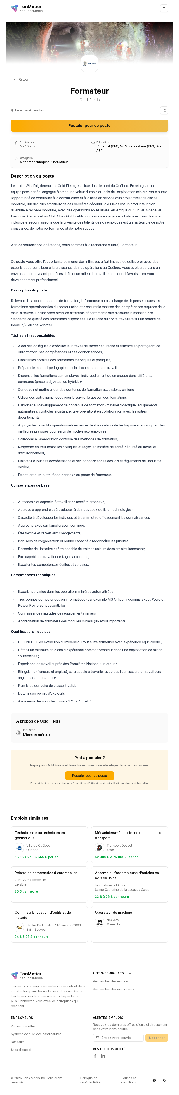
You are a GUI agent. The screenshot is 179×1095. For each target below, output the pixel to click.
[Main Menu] (164, 8)
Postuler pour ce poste (89, 125)
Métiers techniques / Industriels (44, 162)
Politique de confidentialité (90, 1080)
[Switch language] (154, 1080)
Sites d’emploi (21, 1049)
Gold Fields (89, 100)
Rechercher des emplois (110, 981)
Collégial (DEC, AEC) (111, 146)
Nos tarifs (17, 1042)
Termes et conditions (128, 1080)
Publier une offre (23, 1026)
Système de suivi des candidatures (36, 1034)
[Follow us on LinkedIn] (103, 1056)
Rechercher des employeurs (113, 989)
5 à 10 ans (27, 146)
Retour (24, 79)
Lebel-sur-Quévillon (29, 110)
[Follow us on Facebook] (95, 1056)
